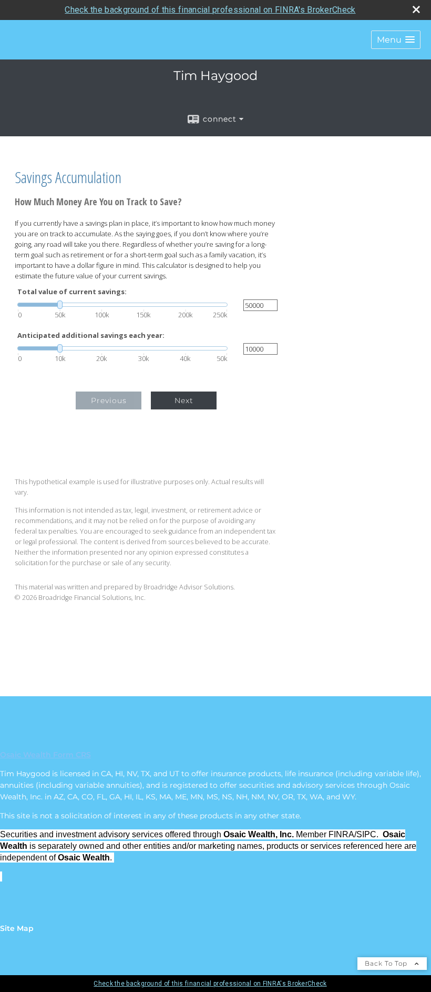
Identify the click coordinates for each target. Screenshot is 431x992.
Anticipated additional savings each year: (91, 335)
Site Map (17, 928)
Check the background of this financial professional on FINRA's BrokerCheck (210, 10)
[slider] (122, 305)
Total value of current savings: (72, 291)
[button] (395, 40)
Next (184, 400)
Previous (109, 400)
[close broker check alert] (416, 9)
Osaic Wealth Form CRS (45, 754)
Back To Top (387, 963)
